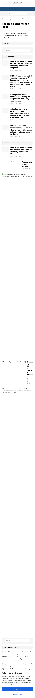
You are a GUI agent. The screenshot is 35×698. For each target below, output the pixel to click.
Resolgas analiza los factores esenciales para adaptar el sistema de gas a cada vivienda (21, 98)
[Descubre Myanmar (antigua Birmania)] (14, 362)
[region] (17, 684)
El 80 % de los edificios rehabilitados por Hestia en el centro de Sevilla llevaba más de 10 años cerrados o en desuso (21, 130)
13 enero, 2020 (29, 381)
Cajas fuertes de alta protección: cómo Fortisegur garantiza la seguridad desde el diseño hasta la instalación (20, 113)
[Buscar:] (17, 13)
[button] (33, 9)
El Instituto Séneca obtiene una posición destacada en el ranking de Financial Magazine (21, 64)
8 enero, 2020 (27, 169)
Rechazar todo (17, 694)
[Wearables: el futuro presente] (11, 162)
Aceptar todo (17, 689)
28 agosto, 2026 (17, 70)
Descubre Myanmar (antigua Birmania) (30, 369)
